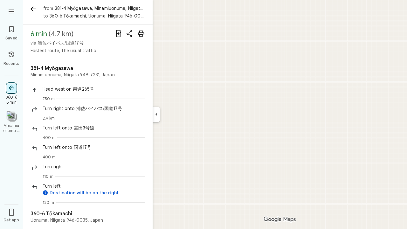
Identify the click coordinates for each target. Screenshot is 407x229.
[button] (94, 89)
